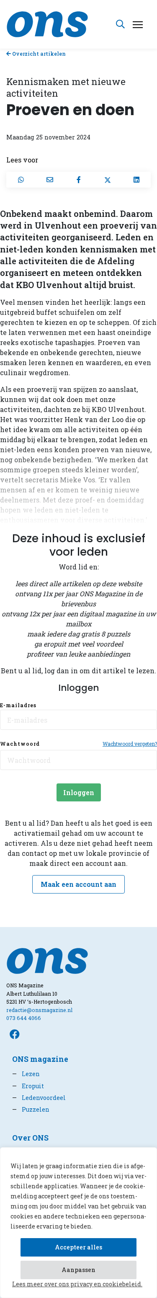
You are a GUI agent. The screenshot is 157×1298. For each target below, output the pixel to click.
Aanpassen (78, 1270)
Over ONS (30, 1138)
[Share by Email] (49, 180)
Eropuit (28, 1086)
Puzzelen (30, 1109)
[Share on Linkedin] (136, 180)
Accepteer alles (78, 1247)
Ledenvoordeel (39, 1098)
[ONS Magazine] (47, 23)
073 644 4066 (23, 1018)
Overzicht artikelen (38, 53)
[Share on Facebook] (78, 180)
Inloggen (78, 792)
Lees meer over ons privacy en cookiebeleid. (77, 1284)
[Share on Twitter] (107, 180)
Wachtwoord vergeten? (130, 743)
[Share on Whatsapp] (20, 180)
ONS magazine (40, 1059)
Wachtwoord (20, 743)
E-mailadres (18, 705)
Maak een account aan (78, 884)
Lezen (26, 1074)
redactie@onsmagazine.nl (39, 1010)
